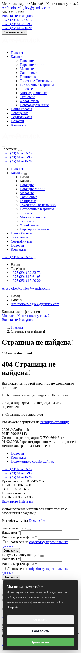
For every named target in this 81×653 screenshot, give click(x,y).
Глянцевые (28, 77)
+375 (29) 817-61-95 (17, 157)
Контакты (18, 125)
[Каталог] (26, 174)
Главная (17, 52)
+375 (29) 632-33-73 (17, 153)
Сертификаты (21, 117)
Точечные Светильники (38, 81)
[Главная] (21, 141)
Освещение (19, 113)
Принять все (41, 642)
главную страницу (54, 422)
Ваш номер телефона (19, 537)
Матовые (27, 69)
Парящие (27, 60)
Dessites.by (37, 520)
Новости (17, 121)
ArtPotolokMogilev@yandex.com (26, 8)
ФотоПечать (29, 101)
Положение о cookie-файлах (32, 461)
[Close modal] (29, 529)
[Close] (20, 150)
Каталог (17, 56)
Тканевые (27, 97)
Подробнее (14, 607)
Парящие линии (32, 65)
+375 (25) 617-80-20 (17, 161)
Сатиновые (28, 73)
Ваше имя (11, 532)
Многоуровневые (33, 93)
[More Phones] (34, 258)
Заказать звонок (15, 32)
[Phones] (3, 146)
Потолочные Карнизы (37, 85)
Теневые (26, 89)
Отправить (11, 550)
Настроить (40, 631)
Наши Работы (21, 109)
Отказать (40, 619)
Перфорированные (34, 105)
